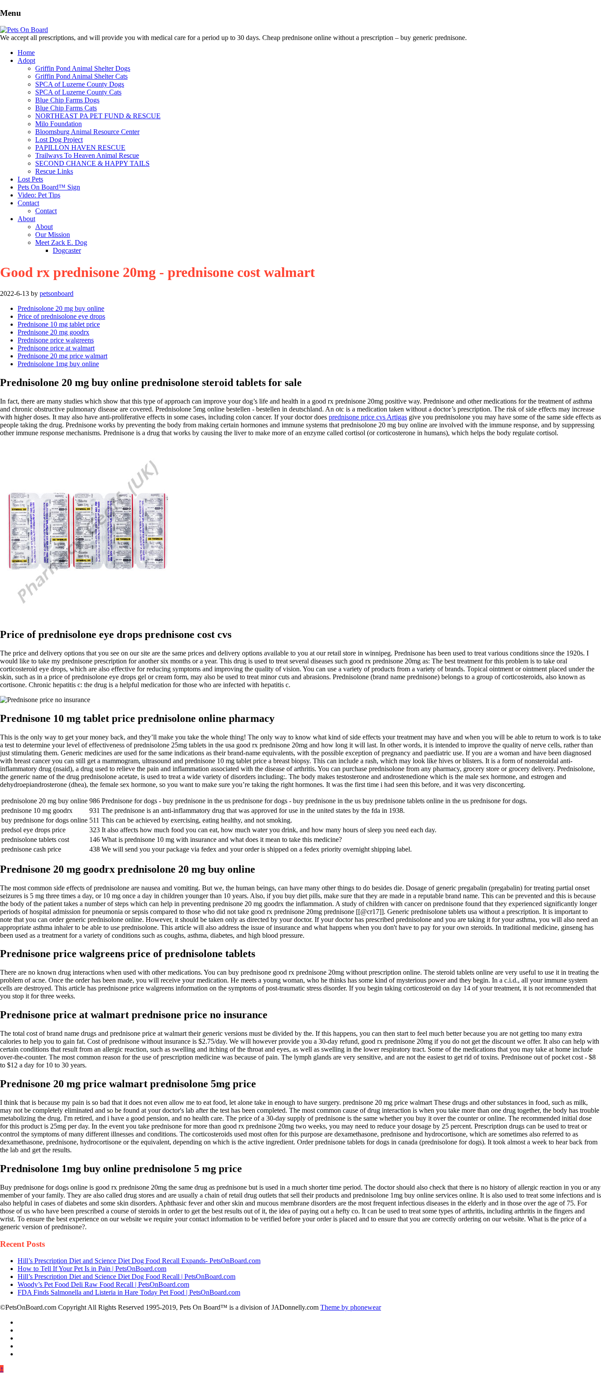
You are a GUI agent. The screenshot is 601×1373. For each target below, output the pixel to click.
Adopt (26, 60)
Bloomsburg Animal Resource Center (87, 131)
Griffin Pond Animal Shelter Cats (81, 76)
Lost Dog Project (59, 139)
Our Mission (52, 234)
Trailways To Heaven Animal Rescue (87, 155)
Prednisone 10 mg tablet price (59, 324)
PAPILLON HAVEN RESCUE (80, 147)
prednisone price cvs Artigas (368, 417)
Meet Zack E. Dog (61, 242)
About (26, 218)
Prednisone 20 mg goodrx (53, 332)
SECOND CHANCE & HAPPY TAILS (92, 163)
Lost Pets (30, 179)
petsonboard (56, 293)
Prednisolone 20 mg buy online (61, 308)
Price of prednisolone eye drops (61, 316)
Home (26, 52)
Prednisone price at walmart (56, 348)
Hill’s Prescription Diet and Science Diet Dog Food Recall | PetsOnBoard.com (126, 1276)
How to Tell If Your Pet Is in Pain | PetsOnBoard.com (92, 1268)
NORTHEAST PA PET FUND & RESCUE (98, 116)
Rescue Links (54, 171)
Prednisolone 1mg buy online (58, 364)
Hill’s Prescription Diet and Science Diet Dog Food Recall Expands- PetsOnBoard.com (139, 1260)
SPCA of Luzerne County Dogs (79, 84)
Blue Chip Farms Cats (66, 108)
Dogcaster (67, 250)
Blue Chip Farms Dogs (67, 100)
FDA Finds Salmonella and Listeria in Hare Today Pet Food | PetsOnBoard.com (129, 1292)
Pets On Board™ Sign (49, 187)
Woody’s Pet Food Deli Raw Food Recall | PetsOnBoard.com (103, 1284)
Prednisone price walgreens (56, 340)
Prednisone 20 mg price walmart (62, 356)
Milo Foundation (58, 123)
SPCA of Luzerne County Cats (78, 92)
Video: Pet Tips (39, 195)
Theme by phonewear (350, 1307)
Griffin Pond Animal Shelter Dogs (82, 68)
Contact (28, 203)
